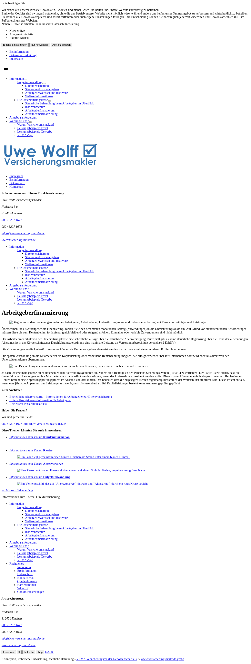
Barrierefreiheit (26, 584)
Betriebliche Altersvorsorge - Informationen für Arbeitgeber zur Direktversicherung (60, 396)
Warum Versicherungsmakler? (35, 124)
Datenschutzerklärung (22, 55)
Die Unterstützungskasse (32, 99)
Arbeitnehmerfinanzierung (41, 114)
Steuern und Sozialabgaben (42, 89)
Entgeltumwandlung (29, 82)
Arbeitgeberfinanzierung (40, 110)
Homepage (16, 186)
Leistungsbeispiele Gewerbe (34, 131)
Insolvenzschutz (35, 107)
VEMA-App (25, 135)
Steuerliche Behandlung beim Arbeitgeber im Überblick (59, 103)
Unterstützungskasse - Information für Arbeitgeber (40, 400)
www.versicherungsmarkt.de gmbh (162, 659)
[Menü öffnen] (6, 69)
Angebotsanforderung (22, 117)
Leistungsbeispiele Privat (32, 128)
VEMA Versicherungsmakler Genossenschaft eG (106, 659)
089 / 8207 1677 (12, 423)
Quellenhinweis (27, 581)
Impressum (16, 58)
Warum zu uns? (19, 121)
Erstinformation (19, 51)
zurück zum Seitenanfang (17, 490)
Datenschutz (17, 183)
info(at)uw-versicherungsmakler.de (44, 423)
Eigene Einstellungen (15, 44)
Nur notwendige (39, 44)
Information (16, 78)
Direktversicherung (37, 85)
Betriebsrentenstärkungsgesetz (28, 403)
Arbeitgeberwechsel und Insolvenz (46, 92)
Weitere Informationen (39, 96)
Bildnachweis (25, 577)
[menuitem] (129, 96)
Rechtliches (16, 563)
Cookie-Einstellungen (30, 591)
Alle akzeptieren (61, 44)
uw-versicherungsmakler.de (18, 645)
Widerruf (22, 588)
